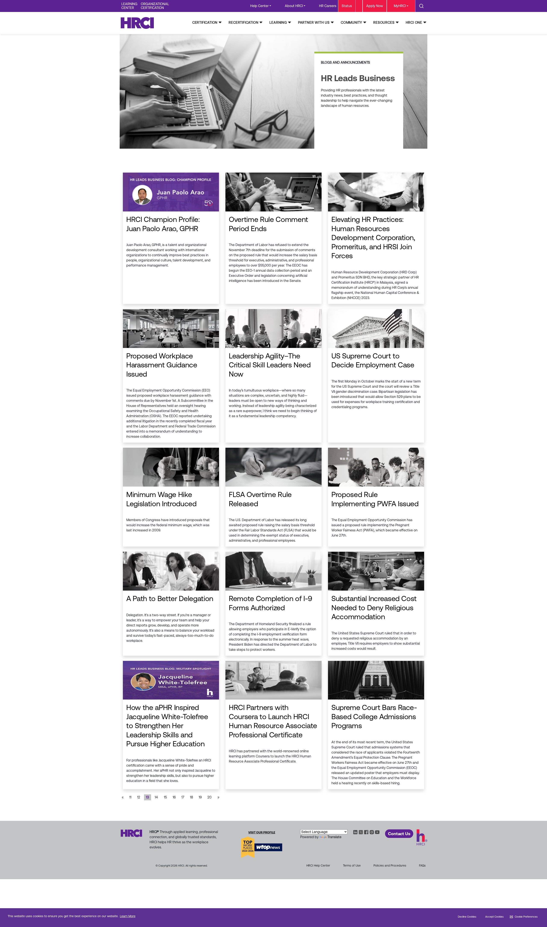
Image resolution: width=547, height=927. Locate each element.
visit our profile (261, 832)
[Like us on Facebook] (366, 832)
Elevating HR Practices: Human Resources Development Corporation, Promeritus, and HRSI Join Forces (373, 237)
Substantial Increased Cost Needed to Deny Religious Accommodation (374, 607)
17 (182, 797)
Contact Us (399, 833)
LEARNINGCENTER (129, 6)
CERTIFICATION (205, 23)
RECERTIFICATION (243, 23)
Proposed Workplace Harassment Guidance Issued (161, 365)
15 (165, 797)
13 (147, 797)
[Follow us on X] (361, 832)
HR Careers (327, 6)
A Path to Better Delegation (169, 598)
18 (191, 797)
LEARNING (278, 23)
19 (200, 797)
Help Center (259, 6)
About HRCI (294, 6)
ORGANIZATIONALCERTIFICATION (155, 6)
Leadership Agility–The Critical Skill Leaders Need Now (270, 365)
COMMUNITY (351, 23)
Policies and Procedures (389, 865)
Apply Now (374, 6)
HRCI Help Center (318, 865)
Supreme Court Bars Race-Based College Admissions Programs (374, 716)
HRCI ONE (414, 23)
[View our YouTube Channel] (377, 832)
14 (156, 797)
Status (347, 6)
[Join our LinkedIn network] (355, 832)
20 (209, 797)
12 (138, 797)
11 (130, 797)
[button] (523, 916)
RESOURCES (383, 23)
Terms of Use (352, 865)
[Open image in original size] (139, 23)
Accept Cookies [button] (494, 916)
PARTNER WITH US (314, 23)
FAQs (422, 865)
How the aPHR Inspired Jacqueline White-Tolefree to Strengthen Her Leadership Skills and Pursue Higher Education (167, 725)
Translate (334, 837)
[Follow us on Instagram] (372, 832)
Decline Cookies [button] (467, 916)
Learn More (127, 916)
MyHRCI (400, 6)
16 (174, 797)
